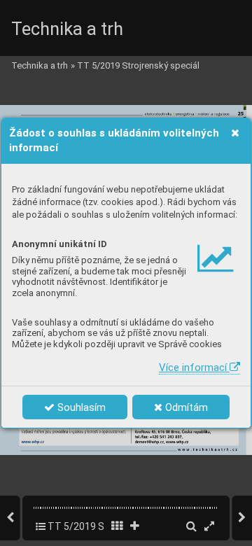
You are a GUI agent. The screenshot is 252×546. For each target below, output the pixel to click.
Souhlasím (80, 407)
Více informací (194, 367)
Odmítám (185, 407)
